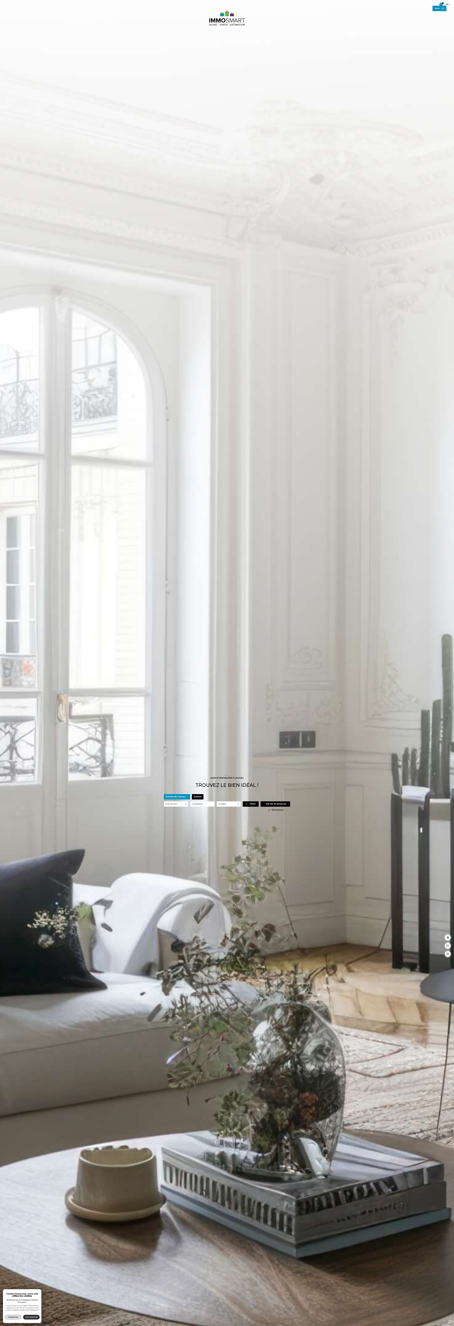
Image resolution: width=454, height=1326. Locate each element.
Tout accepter (31, 1317)
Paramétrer (13, 1317)
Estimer (198, 797)
